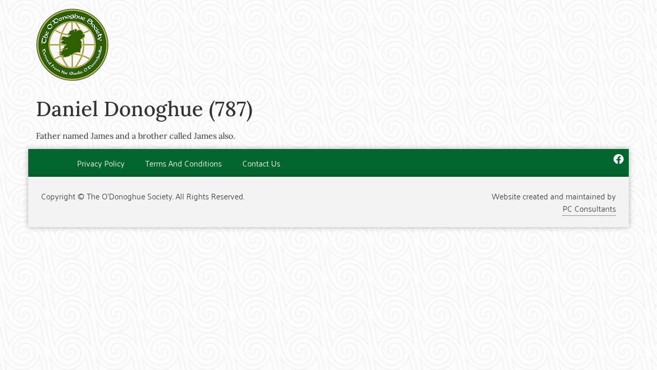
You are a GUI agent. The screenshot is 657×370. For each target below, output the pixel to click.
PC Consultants (589, 208)
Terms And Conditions (183, 163)
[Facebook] (618, 159)
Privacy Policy (101, 163)
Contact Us (261, 163)
